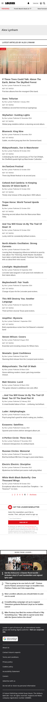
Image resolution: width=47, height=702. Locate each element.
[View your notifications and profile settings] (28, 3)
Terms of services (29, 526)
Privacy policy (7, 662)
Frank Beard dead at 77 (22, 9)
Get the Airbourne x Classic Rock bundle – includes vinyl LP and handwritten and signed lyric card (23, 575)
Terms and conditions (11, 657)
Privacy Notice (31, 528)
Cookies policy (8, 667)
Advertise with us (9, 681)
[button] (2, 3)
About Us (6, 648)
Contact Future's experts (11, 652)
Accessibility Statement (11, 671)
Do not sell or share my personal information (19, 686)
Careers (5, 676)
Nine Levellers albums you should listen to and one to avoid (24, 595)
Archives (33, 495)
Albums (3, 49)
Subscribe (35, 3)
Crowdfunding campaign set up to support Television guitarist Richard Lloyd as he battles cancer (24, 604)
